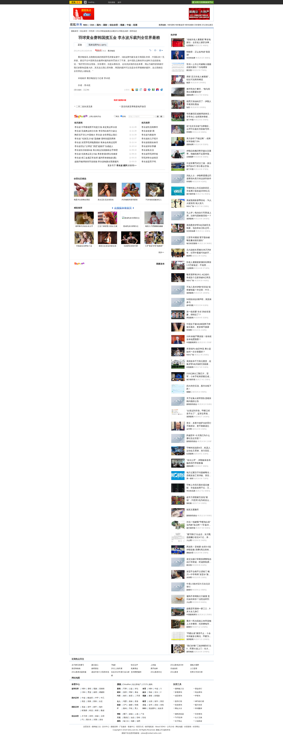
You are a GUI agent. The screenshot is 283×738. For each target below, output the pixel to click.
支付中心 (105, 727)
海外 (101, 707)
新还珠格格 (76, 668)
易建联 (102, 692)
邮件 (119, 2)
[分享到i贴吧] (157, 90)
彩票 (135, 25)
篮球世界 (75, 689)
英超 (83, 707)
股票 (125, 692)
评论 (136, 689)
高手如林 (154, 668)
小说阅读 (198, 721)
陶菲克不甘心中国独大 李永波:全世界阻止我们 (96, 135)
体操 (97, 716)
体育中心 (76, 684)
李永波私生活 (148, 150)
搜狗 (150, 684)
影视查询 (178, 692)
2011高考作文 (156, 672)
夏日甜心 (94, 665)
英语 (162, 701)
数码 (125, 708)
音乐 (156, 692)
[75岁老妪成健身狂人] (154, 190)
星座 (136, 701)
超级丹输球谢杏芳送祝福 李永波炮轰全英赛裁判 (97, 161)
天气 (125, 705)
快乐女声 (134, 665)
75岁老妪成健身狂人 (153, 200)
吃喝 (136, 705)
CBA (92, 25)
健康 (131, 705)
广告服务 (122, 727)
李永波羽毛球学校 (150, 154)
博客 (119, 714)
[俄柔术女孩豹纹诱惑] (83, 190)
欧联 (97, 710)
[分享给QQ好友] (137, 90)
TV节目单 (178, 717)
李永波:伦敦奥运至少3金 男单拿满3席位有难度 (96, 154)
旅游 (119, 705)
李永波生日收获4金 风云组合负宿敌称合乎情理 (96, 150)
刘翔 (95, 720)
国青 (95, 701)
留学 (156, 701)
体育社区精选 (80, 178)
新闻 (119, 689)
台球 (102, 716)
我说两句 (152, 708)
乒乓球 (84, 716)
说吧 (138, 721)
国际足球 (75, 707)
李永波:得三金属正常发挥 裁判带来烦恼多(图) (95, 158)
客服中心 (131, 727)
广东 (142, 714)
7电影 (113, 665)
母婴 (125, 701)
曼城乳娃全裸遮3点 (130, 226)
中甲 (97, 698)
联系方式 (139, 727)
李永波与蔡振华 (149, 135)
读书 (150, 705)
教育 (144, 701)
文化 (144, 705)
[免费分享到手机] (161, 90)
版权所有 (166, 730)
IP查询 (197, 696)
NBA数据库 (179, 25)
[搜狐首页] (76, 2)
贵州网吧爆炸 (136, 672)
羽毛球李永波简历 (150, 158)
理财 (131, 692)
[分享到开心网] (145, 90)
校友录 (160, 708)
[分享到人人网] (149, 90)
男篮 (89, 692)
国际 (105, 25)
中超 (129, 25)
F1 (83, 720)
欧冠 (91, 710)
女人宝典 (198, 717)
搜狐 (119, 684)
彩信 (144, 717)
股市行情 (178, 701)
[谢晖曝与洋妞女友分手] (84, 217)
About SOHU (160, 727)
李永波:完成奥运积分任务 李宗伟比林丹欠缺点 (96, 131)
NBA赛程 (171, 25)
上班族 (153, 665)
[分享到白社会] (141, 90)
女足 (101, 701)
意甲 (89, 707)
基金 (136, 692)
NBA (85, 25)
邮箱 (131, 714)
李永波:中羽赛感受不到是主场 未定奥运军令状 (96, 127)
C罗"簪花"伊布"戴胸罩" (154, 246)
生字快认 (178, 721)
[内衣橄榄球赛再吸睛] (131, 190)
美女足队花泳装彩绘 (106, 200)
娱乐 (144, 692)
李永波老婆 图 (148, 131)
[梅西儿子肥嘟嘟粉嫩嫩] (154, 217)
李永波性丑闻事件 (150, 127)
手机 (131, 708)
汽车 (119, 696)
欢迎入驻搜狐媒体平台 (204, 2)
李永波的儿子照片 (150, 138)
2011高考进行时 (176, 665)
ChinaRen (127, 684)
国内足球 (75, 698)
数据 (102, 710)
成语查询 (178, 696)
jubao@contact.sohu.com (151, 733)
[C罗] (154, 237)
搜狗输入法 (179, 689)
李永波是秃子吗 (149, 161)
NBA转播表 (189, 25)
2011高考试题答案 (79, 672)
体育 (144, 689)
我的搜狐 (111, 2)
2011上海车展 (116, 668)
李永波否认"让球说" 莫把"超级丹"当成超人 (94, 146)
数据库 (90, 698)
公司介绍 (170, 727)
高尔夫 (88, 720)
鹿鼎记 (126, 717)
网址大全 (178, 708)
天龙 (119, 717)
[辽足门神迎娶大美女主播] (107, 217)
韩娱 (150, 692)
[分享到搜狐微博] (132, 90)
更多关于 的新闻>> (122, 165)
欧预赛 (84, 710)
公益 (131, 689)
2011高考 (174, 672)
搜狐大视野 (194, 665)
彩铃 (138, 717)
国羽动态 (133, 31)
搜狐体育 (74, 31)
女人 (119, 701)
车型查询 (198, 714)
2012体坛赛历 (207, 25)
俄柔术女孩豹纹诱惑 (82, 200)
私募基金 (134, 668)
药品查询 (198, 692)
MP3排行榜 (199, 701)
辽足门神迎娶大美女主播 (107, 226)
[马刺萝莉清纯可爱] (131, 237)
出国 (150, 701)
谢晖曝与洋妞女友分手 (84, 226)
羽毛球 (91, 31)
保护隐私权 (149, 727)
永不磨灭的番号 (78, 665)
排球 (91, 716)
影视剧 (157, 696)
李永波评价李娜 (149, 146)
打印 (155, 50)
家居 (131, 696)
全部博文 (196, 727)
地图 (132, 721)
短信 (132, 717)
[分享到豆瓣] (153, 90)
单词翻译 (198, 708)
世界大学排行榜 (196, 672)
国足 (83, 701)
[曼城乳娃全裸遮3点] (131, 217)
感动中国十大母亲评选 (100, 672)
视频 (122, 25)
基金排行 (198, 689)
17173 (145, 684)
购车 (125, 696)
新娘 (131, 701)
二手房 (137, 696)
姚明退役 (94, 668)
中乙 (102, 698)
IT (118, 708)
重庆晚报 (111, 51)
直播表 (102, 689)
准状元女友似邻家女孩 (107, 246)
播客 (150, 696)
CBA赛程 (197, 25)
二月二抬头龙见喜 (84, 106)
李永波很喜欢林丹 (150, 142)
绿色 (162, 705)
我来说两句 (97, 45)
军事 (125, 689)
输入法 (126, 721)
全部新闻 (187, 727)
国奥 (89, 701)
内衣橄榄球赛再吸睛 (130, 200)
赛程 (89, 689)
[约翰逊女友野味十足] (84, 237)
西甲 (95, 707)
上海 (136, 714)
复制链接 (150, 50)
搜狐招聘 (114, 727)
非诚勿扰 (173, 668)
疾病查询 (178, 705)
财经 (119, 692)
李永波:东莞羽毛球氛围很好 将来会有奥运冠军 (96, 142)
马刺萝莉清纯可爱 (131, 246)
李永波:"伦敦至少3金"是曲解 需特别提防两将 (95, 138)
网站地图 (179, 727)
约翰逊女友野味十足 (84, 246)
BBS (144, 708)
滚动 (101, 720)
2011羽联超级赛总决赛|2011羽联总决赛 (112, 31)
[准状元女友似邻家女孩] (107, 237)
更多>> (161, 252)
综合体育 (114, 25)
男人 (136, 708)
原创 (156, 705)
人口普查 (193, 668)
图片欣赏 (198, 705)
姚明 (95, 692)
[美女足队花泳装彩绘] (107, 190)
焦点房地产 (136, 684)
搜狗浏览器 (179, 714)
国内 (99, 25)
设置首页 (86, 727)
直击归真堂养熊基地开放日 (133, 106)
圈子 (125, 714)
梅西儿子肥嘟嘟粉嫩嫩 (154, 226)
